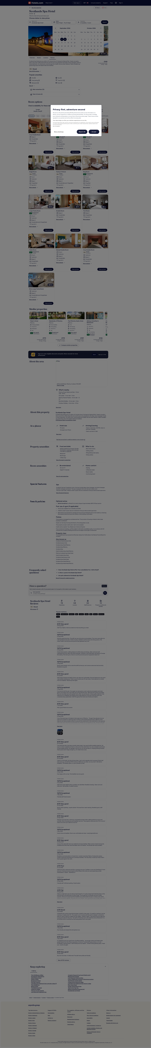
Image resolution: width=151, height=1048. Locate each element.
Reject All (82, 132)
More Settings (59, 132)
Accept (94, 132)
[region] (76, 120)
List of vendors (56, 126)
